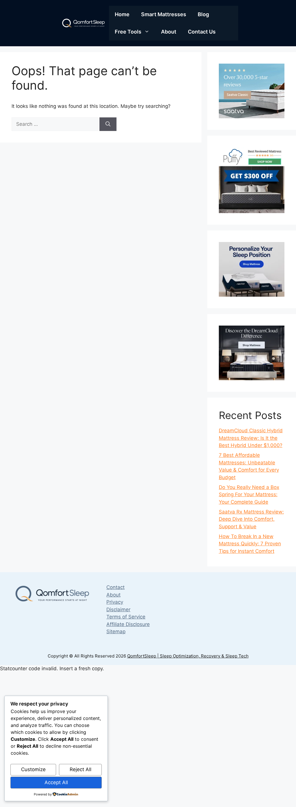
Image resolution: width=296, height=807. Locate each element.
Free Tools (128, 32)
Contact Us (202, 32)
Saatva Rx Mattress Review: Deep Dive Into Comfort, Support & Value (251, 519)
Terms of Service (125, 617)
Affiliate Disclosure (128, 624)
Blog (203, 14)
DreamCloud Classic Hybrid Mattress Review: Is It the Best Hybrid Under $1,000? (251, 438)
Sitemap (115, 631)
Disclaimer (118, 609)
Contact (115, 587)
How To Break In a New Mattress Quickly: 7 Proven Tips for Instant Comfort (250, 543)
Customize (33, 769)
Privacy (114, 602)
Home (122, 14)
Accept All (56, 782)
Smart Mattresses (163, 14)
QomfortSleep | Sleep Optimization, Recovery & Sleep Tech (188, 656)
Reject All (80, 769)
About (168, 32)
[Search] (107, 124)
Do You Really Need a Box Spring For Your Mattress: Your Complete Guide (249, 494)
